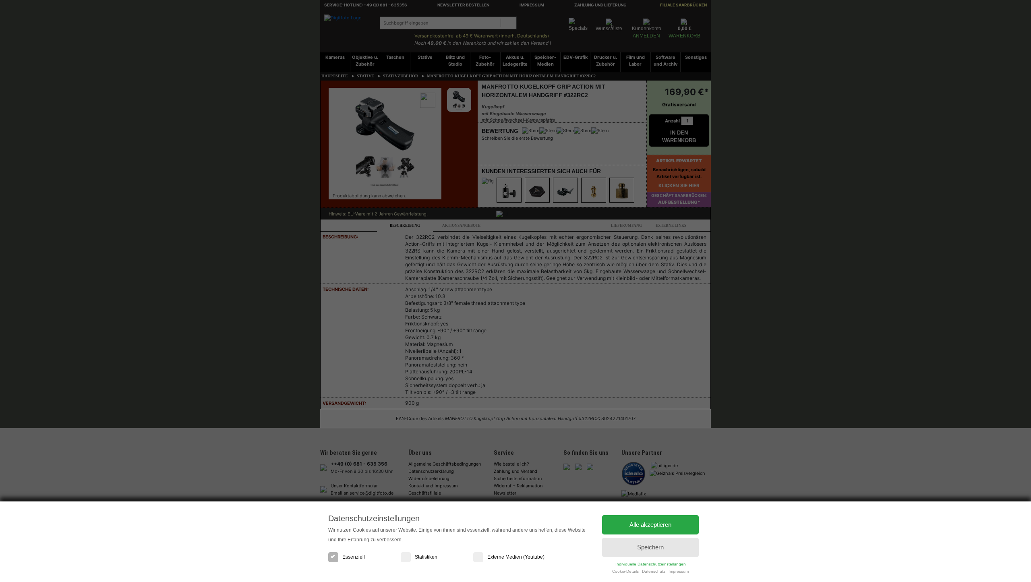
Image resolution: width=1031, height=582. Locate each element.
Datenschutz (653, 571)
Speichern (650, 547)
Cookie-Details (625, 571)
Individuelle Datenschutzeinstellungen (650, 564)
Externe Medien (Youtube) (515, 557)
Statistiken (426, 557)
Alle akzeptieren (650, 524)
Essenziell (353, 557)
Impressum (679, 571)
